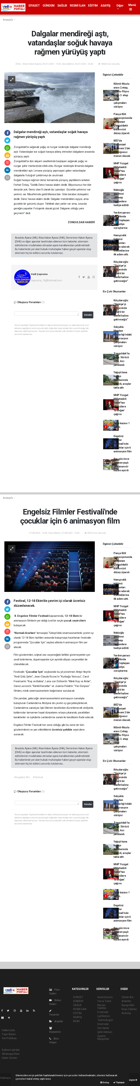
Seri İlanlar (103, 1028)
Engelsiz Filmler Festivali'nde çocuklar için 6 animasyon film (123, 444)
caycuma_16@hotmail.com (46, 280)
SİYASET (34, 5)
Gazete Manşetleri (103, 1037)
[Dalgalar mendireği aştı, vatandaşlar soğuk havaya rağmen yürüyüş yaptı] (49, 97)
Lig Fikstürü (103, 1016)
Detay (105, 1082)
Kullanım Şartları (11, 1049)
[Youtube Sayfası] (22, 1010)
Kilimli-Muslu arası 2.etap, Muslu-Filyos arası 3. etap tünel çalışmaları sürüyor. (121, 95)
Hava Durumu (105, 997)
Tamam (120, 1082)
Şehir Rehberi (104, 1032)
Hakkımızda (8, 1030)
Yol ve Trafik (104, 1001)
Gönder (88, 314)
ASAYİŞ (105, 5)
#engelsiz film (22, 777)
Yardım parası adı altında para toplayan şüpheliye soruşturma (122, 220)
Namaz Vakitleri (101, 1006)
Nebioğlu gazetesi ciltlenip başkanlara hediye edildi (121, 197)
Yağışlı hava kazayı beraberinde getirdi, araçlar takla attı (122, 380)
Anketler (126, 1001)
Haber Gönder (9, 1057)
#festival (38, 777)
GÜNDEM (49, 5)
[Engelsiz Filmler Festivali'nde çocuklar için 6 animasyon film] (49, 566)
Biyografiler (128, 1005)
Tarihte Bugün (105, 1020)
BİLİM (76, 1021)
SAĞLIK (62, 5)
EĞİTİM (93, 5)
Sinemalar (103, 1024)
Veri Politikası (9, 1038)
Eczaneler (102, 1012)
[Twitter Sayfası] (9, 1010)
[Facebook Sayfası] (3, 1010)
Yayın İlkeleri (9, 1034)
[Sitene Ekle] (10, 1017)
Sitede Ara (127, 997)
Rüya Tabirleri (129, 1009)
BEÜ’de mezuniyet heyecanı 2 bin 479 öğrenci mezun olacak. (122, 148)
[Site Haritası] (4, 1017)
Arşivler (58, 1021)
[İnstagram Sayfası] (16, 1010)
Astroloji (126, 1013)
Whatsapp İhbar (11, 1053)
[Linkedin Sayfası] (29, 1010)
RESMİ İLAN (77, 5)
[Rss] (35, 1010)
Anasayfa (8, 19)
